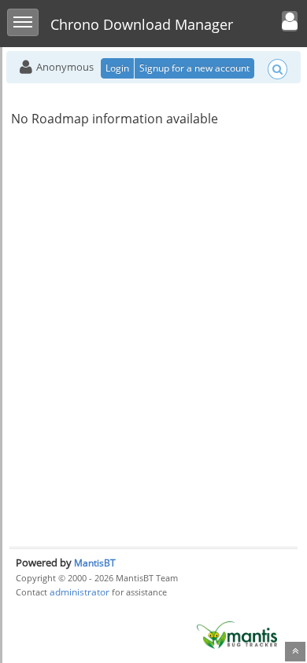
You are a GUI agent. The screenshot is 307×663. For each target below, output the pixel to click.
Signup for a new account (194, 68)
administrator (79, 592)
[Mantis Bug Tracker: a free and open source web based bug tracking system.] (237, 634)
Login (117, 68)
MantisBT (95, 563)
